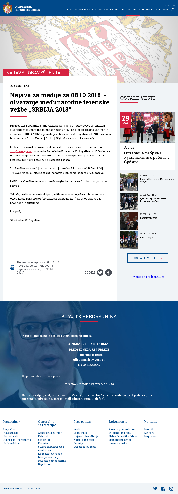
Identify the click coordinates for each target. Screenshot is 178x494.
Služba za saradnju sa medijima (51, 448)
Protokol (43, 443)
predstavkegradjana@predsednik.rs (89, 384)
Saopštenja (80, 432)
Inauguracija (10, 432)
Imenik (149, 429)
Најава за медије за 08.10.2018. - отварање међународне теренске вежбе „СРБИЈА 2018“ (38, 267)
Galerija (78, 443)
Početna (71, 9)
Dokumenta (149, 9)
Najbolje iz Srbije (84, 439)
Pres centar (133, 9)
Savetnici (44, 439)
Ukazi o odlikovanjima (17, 439)
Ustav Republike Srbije (123, 436)
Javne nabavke (118, 443)
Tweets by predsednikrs (147, 277)
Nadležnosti (10, 436)
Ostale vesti (145, 258)
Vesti (77, 429)
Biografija (9, 429)
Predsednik (85, 9)
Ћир (173, 5)
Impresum (151, 436)
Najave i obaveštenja (86, 436)
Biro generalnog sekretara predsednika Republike (52, 460)
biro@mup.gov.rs (21, 151)
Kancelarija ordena (50, 453)
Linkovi (149, 432)
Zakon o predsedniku (122, 429)
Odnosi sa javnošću (85, 446)
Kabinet (43, 436)
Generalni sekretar (50, 432)
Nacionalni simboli (121, 439)
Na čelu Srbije (11, 443)
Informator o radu (120, 432)
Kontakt (164, 9)
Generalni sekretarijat (109, 9)
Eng (166, 5)
